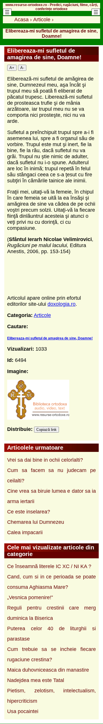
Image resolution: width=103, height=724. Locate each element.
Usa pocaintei (22, 711)
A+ (11, 68)
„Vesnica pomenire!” (30, 597)
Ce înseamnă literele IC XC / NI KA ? (49, 566)
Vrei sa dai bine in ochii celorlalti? (45, 460)
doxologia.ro (61, 304)
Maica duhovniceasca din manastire (48, 670)
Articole (42, 315)
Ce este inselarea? (28, 512)
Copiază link (46, 429)
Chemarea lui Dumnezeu (35, 522)
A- (22, 68)
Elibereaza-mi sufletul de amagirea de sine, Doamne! (50, 338)
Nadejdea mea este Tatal (35, 680)
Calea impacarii (25, 532)
